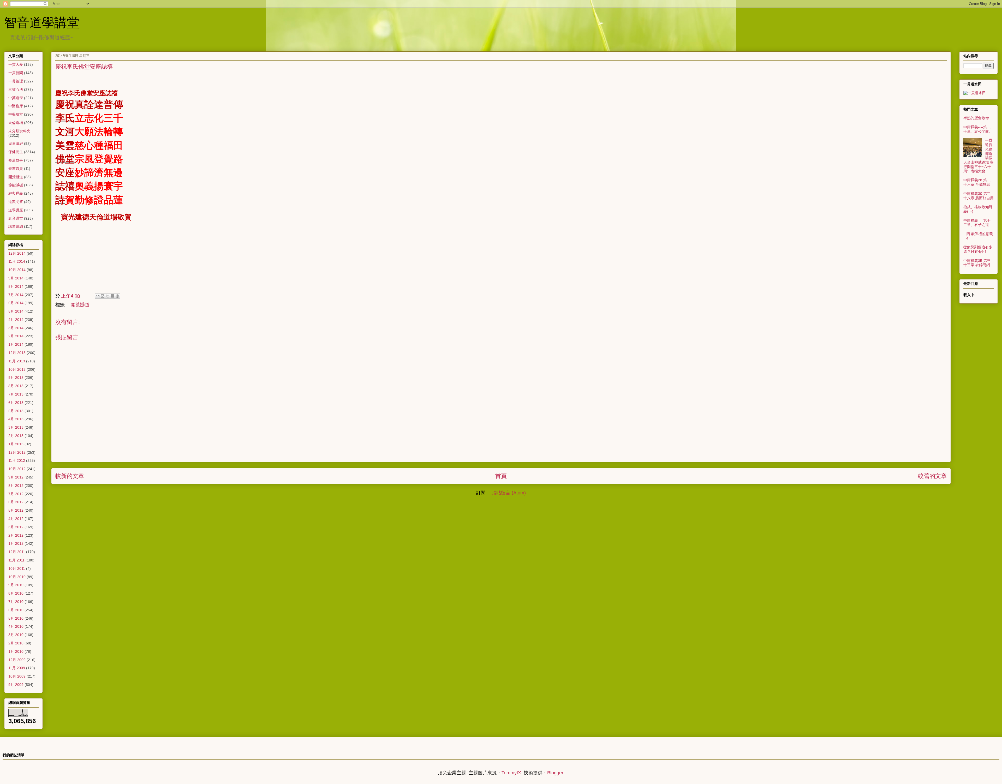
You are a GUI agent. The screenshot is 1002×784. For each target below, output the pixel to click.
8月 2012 (15, 485)
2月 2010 (15, 643)
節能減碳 (15, 185)
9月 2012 (15, 477)
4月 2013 (15, 419)
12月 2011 (16, 552)
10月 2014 (17, 270)
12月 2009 (17, 660)
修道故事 (15, 160)
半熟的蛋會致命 (976, 118)
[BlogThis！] (102, 296)
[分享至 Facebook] (112, 296)
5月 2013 (15, 411)
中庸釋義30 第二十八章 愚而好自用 (978, 195)
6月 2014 (15, 303)
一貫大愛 (15, 64)
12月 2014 (17, 253)
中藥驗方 (15, 114)
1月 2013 (15, 444)
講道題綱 (15, 226)
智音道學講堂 (41, 22)
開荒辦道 (80, 304)
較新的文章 (69, 476)
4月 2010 (15, 626)
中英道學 (15, 98)
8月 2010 (15, 593)
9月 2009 (15, 685)
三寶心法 (15, 89)
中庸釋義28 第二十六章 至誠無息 (977, 182)
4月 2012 (15, 519)
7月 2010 (15, 602)
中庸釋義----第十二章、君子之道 (977, 222)
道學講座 (15, 210)
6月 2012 (15, 502)
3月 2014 (15, 328)
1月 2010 (15, 651)
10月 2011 (16, 568)
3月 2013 (15, 427)
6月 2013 (15, 402)
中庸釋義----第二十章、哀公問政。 (978, 129)
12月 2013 (17, 353)
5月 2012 (15, 510)
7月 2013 (15, 394)
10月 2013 (17, 369)
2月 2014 (15, 336)
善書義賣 (15, 168)
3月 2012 (15, 527)
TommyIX (511, 772)
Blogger (555, 772)
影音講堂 (15, 218)
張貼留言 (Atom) (509, 492)
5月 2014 (15, 311)
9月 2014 (15, 278)
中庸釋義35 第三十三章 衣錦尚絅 (977, 263)
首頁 (501, 476)
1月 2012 (15, 543)
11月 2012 (16, 460)
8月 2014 (15, 286)
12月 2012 (17, 452)
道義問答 (15, 202)
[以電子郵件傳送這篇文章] (97, 296)
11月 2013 (16, 361)
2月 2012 (15, 535)
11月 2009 (16, 668)
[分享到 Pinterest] (117, 296)
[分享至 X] (107, 296)
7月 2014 (15, 295)
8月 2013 (15, 386)
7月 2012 (15, 494)
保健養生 (15, 152)
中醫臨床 (15, 106)
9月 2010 (15, 585)
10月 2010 (17, 577)
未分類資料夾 (19, 131)
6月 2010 (15, 610)
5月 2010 (15, 618)
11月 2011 (16, 560)
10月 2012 (17, 469)
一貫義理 (15, 81)
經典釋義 (15, 193)
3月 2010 (15, 635)
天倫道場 (15, 123)
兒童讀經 (15, 143)
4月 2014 (15, 320)
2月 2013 (15, 436)
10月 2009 (17, 676)
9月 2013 (15, 377)
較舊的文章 (932, 476)
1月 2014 (15, 344)
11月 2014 (16, 261)
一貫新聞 (15, 73)
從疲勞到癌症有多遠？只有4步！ (978, 249)
